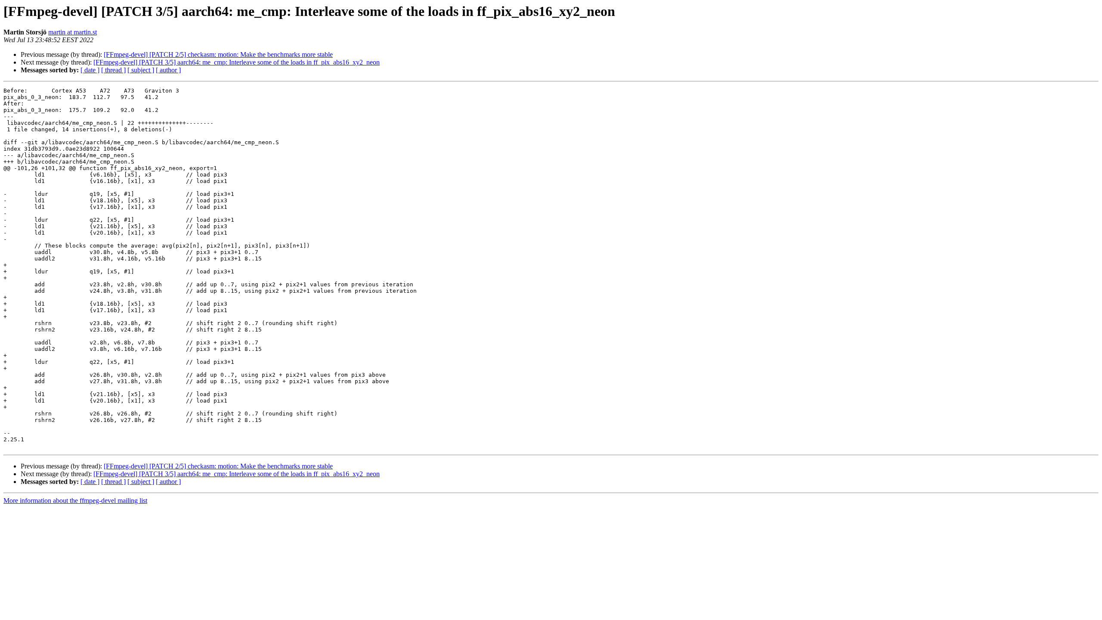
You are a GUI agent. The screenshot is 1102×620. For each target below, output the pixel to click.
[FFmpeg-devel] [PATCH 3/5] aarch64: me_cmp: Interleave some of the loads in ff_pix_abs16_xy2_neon (236, 62)
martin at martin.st (72, 32)
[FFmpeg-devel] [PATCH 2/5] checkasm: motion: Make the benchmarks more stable (218, 54)
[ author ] (168, 70)
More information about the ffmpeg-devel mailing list (75, 500)
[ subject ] (140, 70)
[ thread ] (113, 70)
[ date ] (89, 70)
